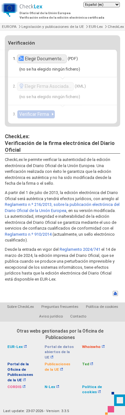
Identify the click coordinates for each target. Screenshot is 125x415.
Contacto (78, 316)
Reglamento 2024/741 (80, 249)
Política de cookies (102, 306)
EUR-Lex (96, 26)
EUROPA (9, 26)
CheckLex (116, 26)
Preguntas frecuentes (60, 306)
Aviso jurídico (51, 316)
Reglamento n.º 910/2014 (28, 234)
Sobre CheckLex (20, 306)
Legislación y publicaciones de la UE (52, 26)
